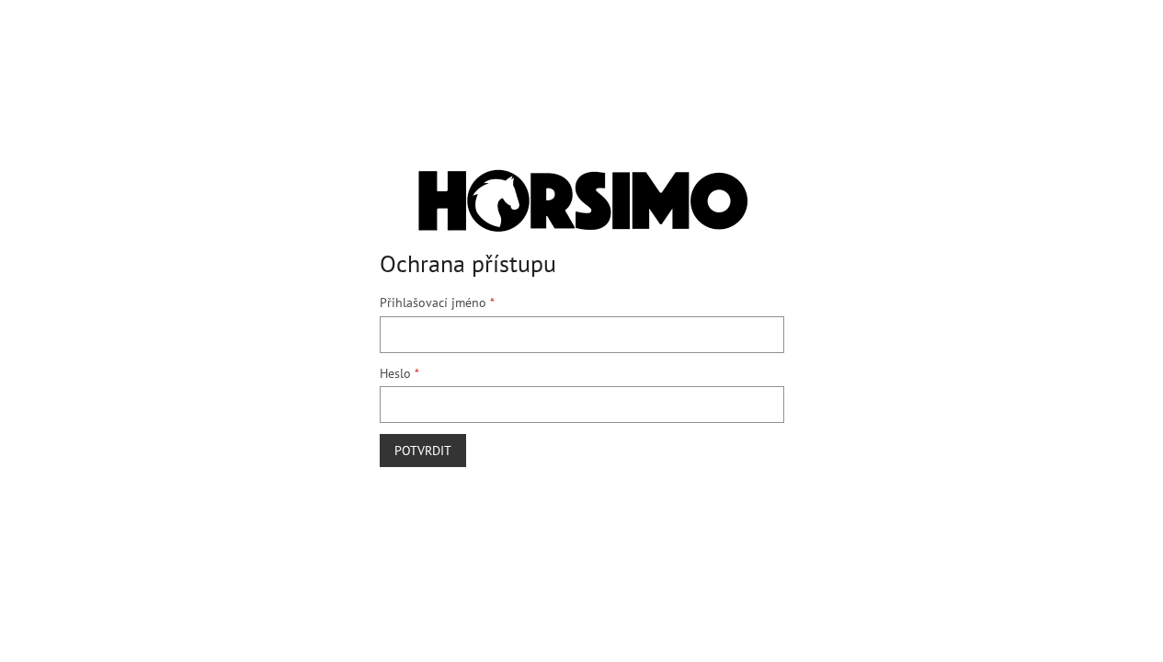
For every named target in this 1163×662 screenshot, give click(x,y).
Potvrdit (422, 450)
